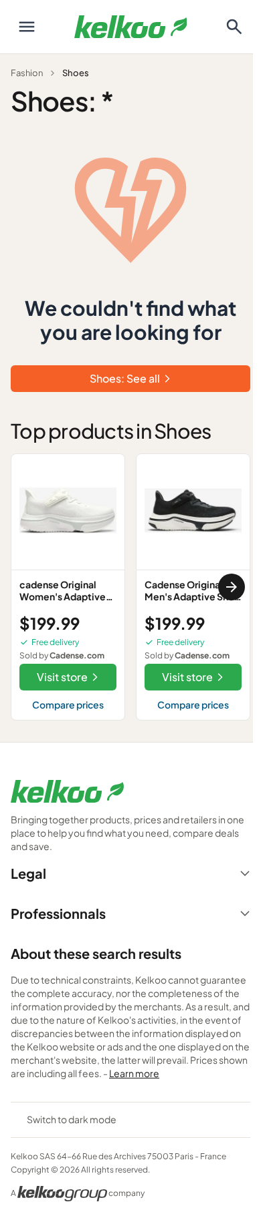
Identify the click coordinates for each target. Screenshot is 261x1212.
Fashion (27, 72)
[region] (130, 587)
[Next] (231, 587)
